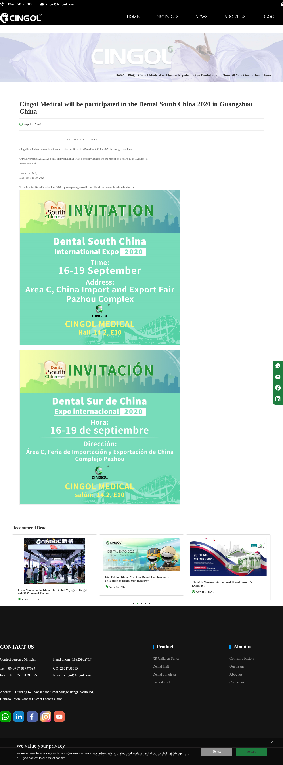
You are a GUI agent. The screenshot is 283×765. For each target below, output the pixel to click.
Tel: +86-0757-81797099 (17, 668)
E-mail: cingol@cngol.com (72, 675)
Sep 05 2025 (122, 592)
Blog (268, 16)
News (201, 16)
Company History (241, 658)
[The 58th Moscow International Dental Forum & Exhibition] (146, 557)
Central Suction (163, 682)
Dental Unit (161, 666)
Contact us (236, 682)
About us (235, 16)
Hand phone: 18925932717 (72, 659)
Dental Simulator (164, 674)
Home (133, 16)
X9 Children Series (166, 658)
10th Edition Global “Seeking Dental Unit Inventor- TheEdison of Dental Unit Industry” (55, 578)
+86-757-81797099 (19, 4)
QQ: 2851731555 (65, 668)
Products (167, 16)
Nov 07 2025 (36, 587)
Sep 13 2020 (32, 124)
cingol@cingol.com (60, 4)
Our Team (236, 666)
